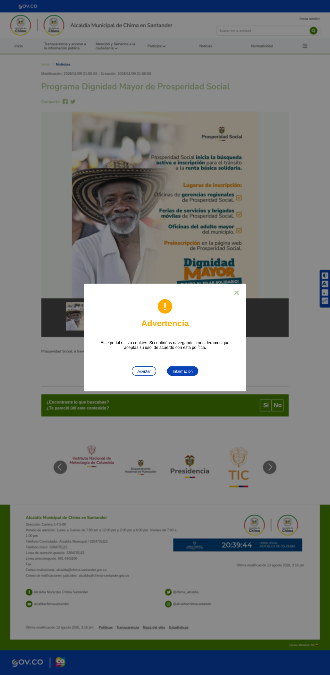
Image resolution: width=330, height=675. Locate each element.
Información (183, 371)
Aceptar (144, 371)
